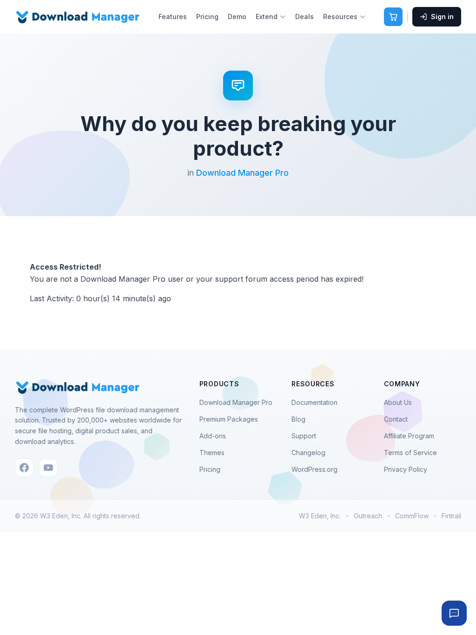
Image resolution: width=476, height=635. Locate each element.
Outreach (368, 516)
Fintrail (451, 516)
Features (173, 16)
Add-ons (212, 436)
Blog (298, 419)
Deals (304, 16)
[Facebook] (24, 467)
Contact (396, 419)
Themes (212, 452)
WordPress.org (314, 469)
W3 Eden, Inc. (320, 516)
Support (303, 436)
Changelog (308, 452)
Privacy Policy (405, 469)
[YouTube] (48, 467)
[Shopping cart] (393, 16)
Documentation (314, 402)
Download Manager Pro (242, 173)
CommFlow (412, 516)
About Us (398, 402)
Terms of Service (410, 452)
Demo (237, 16)
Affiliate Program (409, 436)
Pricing (207, 16)
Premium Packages (228, 419)
